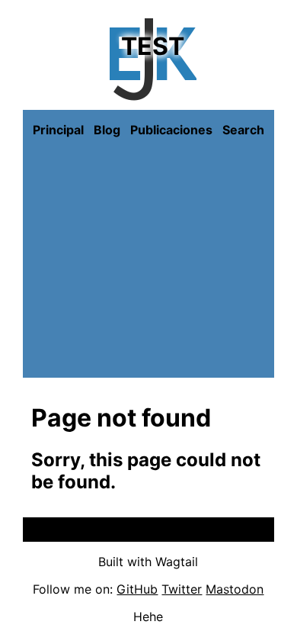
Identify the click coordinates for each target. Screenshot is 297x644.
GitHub (137, 589)
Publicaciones (171, 129)
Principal (58, 129)
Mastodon (234, 589)
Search (243, 129)
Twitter (181, 589)
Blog (107, 129)
